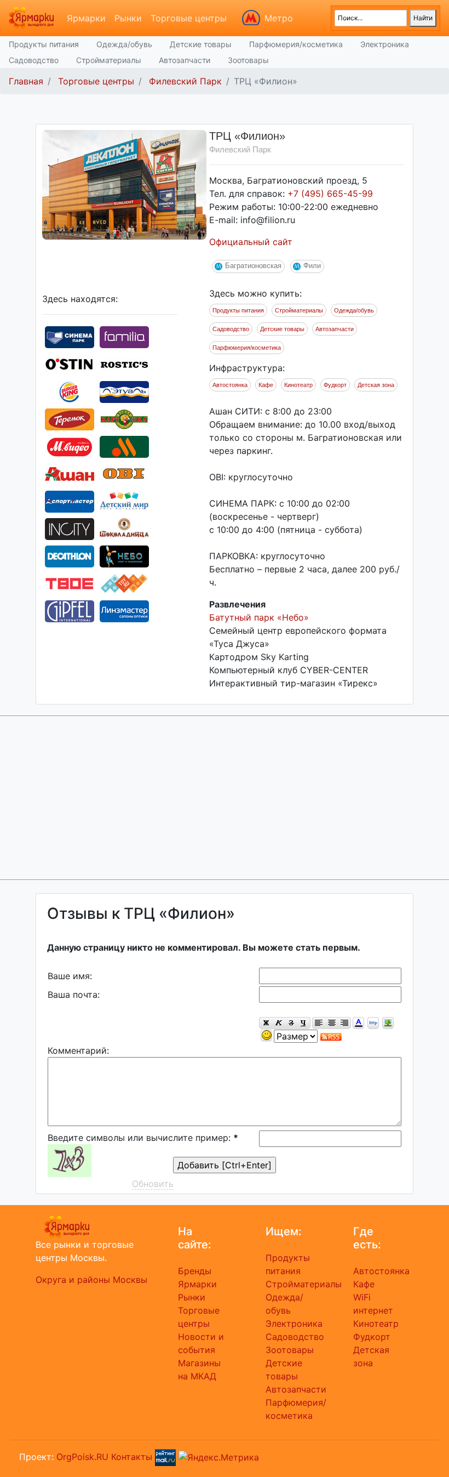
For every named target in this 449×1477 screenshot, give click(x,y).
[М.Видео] (69, 445)
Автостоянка (229, 385)
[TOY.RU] (124, 582)
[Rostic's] (124, 363)
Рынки (128, 18)
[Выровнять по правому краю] (344, 1023)
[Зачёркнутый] (291, 1023)
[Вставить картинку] (388, 1023)
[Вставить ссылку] (373, 1023)
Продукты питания (44, 44)
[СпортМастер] (69, 500)
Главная (26, 81)
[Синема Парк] (69, 336)
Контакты (131, 1456)
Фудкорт (335, 385)
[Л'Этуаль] (124, 390)
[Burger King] (69, 390)
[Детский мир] (124, 500)
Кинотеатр (298, 385)
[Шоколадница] (124, 527)
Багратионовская (253, 266)
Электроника (384, 44)
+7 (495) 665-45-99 (330, 193)
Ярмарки (86, 18)
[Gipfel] (69, 610)
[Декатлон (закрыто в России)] (69, 555)
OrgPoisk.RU (82, 1456)
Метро (278, 18)
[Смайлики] (266, 1036)
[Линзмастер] (124, 610)
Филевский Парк (185, 81)
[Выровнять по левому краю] (318, 1023)
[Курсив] (278, 1023)
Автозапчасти (184, 60)
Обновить (153, 1183)
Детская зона (376, 385)
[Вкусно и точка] (124, 445)
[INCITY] (69, 527)
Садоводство (34, 60)
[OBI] (124, 473)
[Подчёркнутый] (303, 1023)
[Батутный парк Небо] (124, 555)
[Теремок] (69, 418)
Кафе (265, 385)
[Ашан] (69, 473)
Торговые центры (189, 18)
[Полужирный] (265, 1023)
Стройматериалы (108, 60)
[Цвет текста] (358, 1023)
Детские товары (201, 44)
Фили (312, 266)
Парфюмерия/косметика (296, 44)
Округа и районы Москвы (91, 1279)
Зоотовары (248, 60)
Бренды (194, 1270)
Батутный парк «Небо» (259, 617)
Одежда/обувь (124, 44)
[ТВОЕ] (69, 582)
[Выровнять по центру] (331, 1023)
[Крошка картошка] (124, 418)
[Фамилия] (124, 336)
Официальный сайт (250, 241)
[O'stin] (69, 363)
